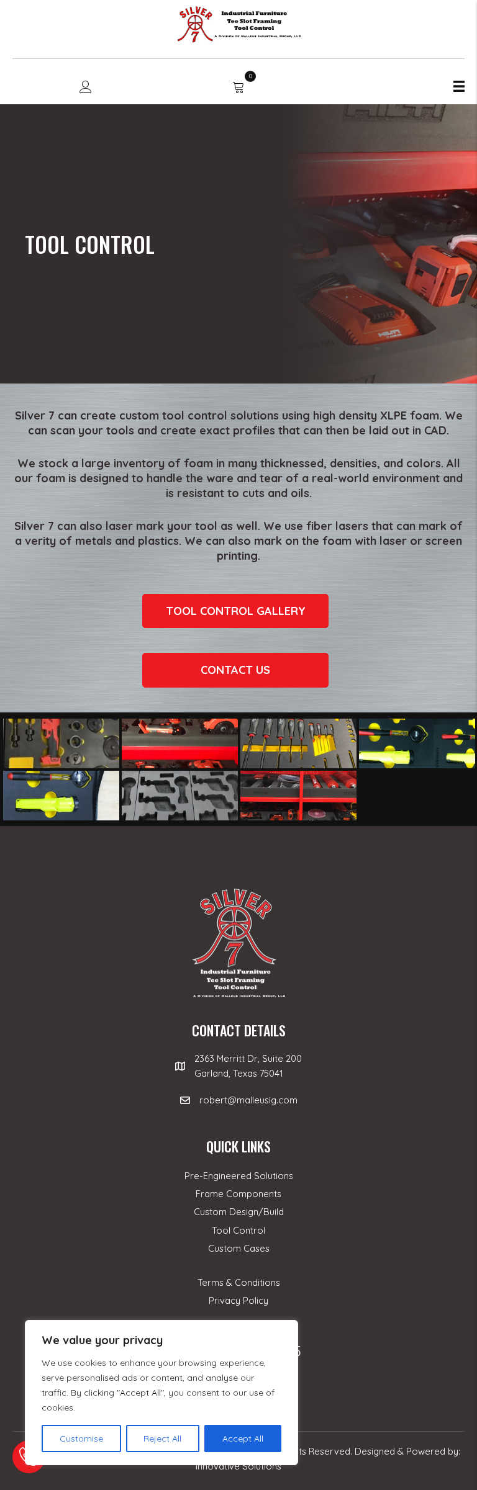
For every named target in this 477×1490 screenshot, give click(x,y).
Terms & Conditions (239, 1282)
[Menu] (459, 86)
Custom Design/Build (239, 1212)
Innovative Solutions (238, 1466)
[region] (161, 1392)
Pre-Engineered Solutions (238, 1176)
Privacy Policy (238, 1300)
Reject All (162, 1438)
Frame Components (238, 1194)
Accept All (242, 1438)
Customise (81, 1438)
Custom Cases (239, 1248)
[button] (235, 611)
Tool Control (238, 1230)
